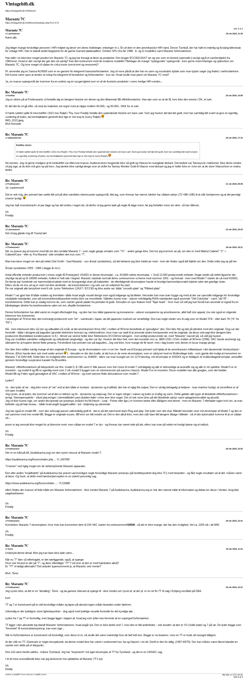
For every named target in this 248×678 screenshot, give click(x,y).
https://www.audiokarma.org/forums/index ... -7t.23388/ (37, 483)
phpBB (16, 674)
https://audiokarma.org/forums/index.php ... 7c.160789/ (37, 459)
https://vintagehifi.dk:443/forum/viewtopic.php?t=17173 (32, 23)
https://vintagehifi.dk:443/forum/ (20, 11)
